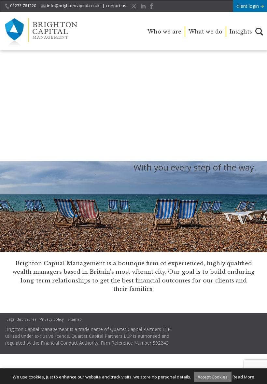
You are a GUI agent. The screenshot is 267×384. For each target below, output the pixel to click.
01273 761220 (23, 5)
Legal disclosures (21, 319)
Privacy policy (52, 319)
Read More (243, 377)
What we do (205, 31)
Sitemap (74, 319)
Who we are (164, 31)
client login (248, 6)
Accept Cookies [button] (213, 377)
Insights (241, 31)
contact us (116, 5)
